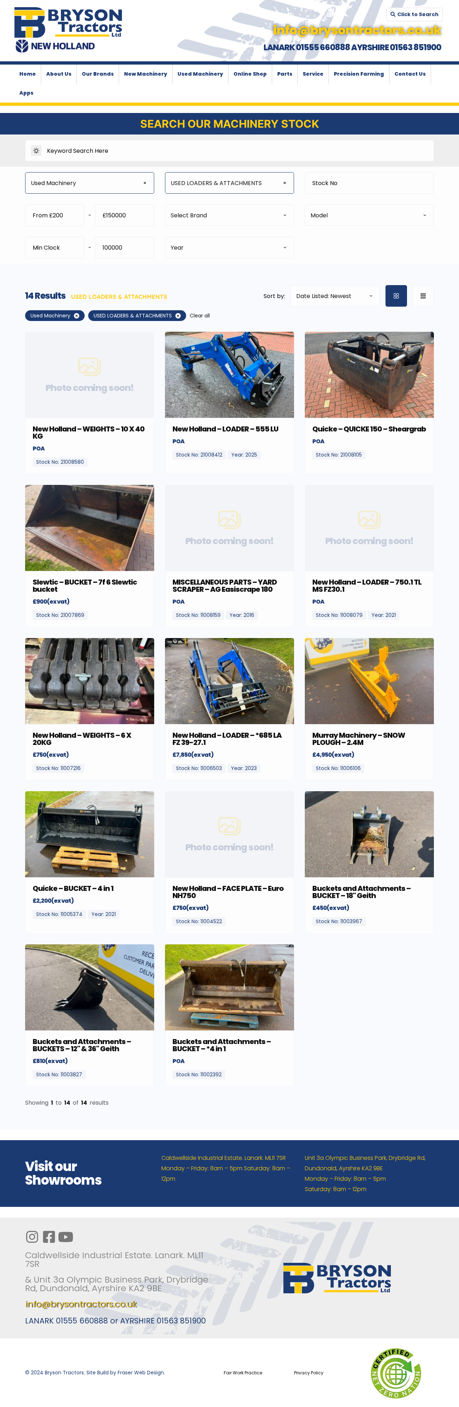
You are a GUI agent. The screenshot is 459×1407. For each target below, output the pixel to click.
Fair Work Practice (243, 1373)
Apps (26, 92)
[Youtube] (65, 1237)
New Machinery (145, 73)
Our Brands (98, 73)
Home (27, 73)
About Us (58, 73)
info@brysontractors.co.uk (81, 1304)
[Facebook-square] (49, 1237)
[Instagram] (32, 1237)
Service (313, 73)
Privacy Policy (308, 1373)
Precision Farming (359, 73)
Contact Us (410, 73)
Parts (284, 73)
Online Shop (250, 73)
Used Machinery (200, 73)
